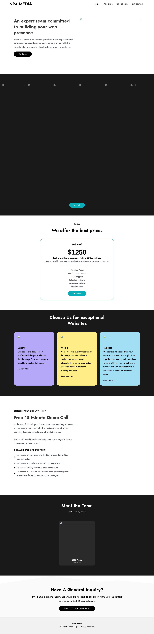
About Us (108, 4)
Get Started (137, 4)
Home (97, 4)
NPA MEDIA (20, 4)
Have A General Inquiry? (77, 589)
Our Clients (122, 4)
